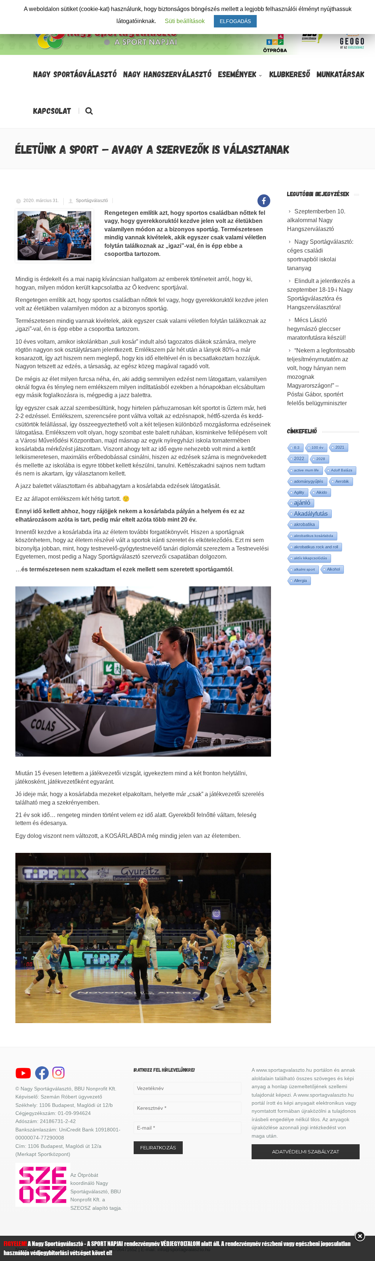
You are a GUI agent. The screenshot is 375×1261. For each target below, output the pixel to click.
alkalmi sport (304, 569)
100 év (317, 447)
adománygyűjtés (308, 481)
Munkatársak (340, 74)
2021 (339, 447)
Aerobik (342, 481)
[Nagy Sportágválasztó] (106, 48)
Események (237, 74)
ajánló (302, 502)
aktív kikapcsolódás (310, 558)
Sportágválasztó (92, 200)
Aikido (321, 492)
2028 (320, 459)
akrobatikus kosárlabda (313, 536)
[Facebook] (263, 196)
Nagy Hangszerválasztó (167, 74)
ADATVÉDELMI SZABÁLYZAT (305, 1151)
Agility (299, 492)
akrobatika (304, 524)
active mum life (306, 470)
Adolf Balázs (341, 470)
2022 (299, 458)
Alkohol (333, 569)
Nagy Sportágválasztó (75, 74)
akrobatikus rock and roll (316, 547)
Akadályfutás (311, 513)
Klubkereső (290, 74)
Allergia (300, 580)
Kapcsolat (52, 110)
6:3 (297, 447)
